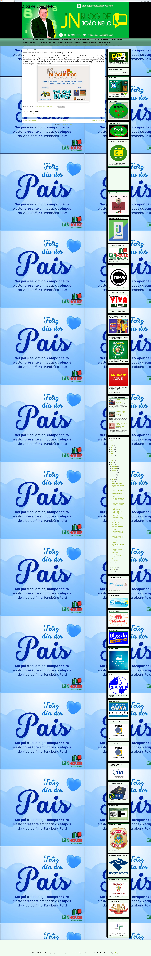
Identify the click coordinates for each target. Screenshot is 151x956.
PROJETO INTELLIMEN (117, 39)
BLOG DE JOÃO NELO (38, 39)
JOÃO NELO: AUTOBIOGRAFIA (47, 42)
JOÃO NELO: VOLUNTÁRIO (84, 39)
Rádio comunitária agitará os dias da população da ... (118, 519)
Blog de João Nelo (38, 6)
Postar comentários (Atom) (65, 124)
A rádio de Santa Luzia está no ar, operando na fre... (117, 533)
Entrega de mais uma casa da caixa (117, 508)
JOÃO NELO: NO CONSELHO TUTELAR (90, 45)
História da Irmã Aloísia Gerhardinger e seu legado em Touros (121, 425)
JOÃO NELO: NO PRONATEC (30, 42)
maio (113, 481)
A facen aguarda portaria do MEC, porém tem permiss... (118, 504)
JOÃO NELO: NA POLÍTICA (68, 39)
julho (113, 477)
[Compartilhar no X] (61, 107)
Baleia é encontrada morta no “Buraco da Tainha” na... (117, 495)
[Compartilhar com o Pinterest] (64, 107)
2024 (112, 445)
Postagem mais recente (29, 120)
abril (113, 562)
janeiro (114, 569)
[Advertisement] (119, 178)
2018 (112, 458)
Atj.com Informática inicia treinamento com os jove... (118, 537)
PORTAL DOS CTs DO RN (105, 42)
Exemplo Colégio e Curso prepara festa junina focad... (118, 500)
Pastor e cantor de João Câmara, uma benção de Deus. (118, 546)
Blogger (117, 952)
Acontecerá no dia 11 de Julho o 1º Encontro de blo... (118, 490)
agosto (114, 475)
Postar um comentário (30, 113)
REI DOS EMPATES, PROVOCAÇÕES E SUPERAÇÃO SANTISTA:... (117, 513)
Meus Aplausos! (116, 522)
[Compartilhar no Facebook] (63, 107)
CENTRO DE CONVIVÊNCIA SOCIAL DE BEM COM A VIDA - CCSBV (62, 45)
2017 (112, 460)
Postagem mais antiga (98, 120)
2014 (112, 572)
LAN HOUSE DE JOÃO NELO (89, 42)
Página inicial (26, 39)
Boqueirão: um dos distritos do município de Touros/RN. (121, 413)
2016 (112, 462)
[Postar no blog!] (60, 107)
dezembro (114, 466)
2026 (112, 440)
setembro (114, 472)
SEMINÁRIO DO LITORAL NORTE (111, 45)
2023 (112, 447)
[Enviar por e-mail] (58, 107)
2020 (112, 453)
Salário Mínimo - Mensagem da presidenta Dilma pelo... (116, 554)
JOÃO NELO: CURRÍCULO (53, 39)
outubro (114, 470)
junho (113, 479)
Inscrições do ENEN (117, 483)
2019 (112, 456)
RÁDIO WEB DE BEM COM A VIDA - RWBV (33, 45)
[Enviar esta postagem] (55, 106)
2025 (112, 443)
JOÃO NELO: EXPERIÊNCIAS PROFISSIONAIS (69, 42)
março (113, 565)
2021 (112, 451)
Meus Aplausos (115, 524)
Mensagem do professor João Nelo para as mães (118, 528)
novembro (114, 468)
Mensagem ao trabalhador (115, 559)
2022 (112, 449)
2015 (112, 464)
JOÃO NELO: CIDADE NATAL (101, 39)
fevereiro (114, 567)
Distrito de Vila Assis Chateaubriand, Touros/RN (120, 401)
